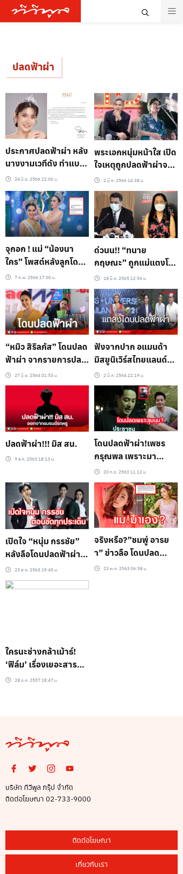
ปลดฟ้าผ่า (33, 66)
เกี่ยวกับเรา (92, 864)
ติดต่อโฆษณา (91, 840)
